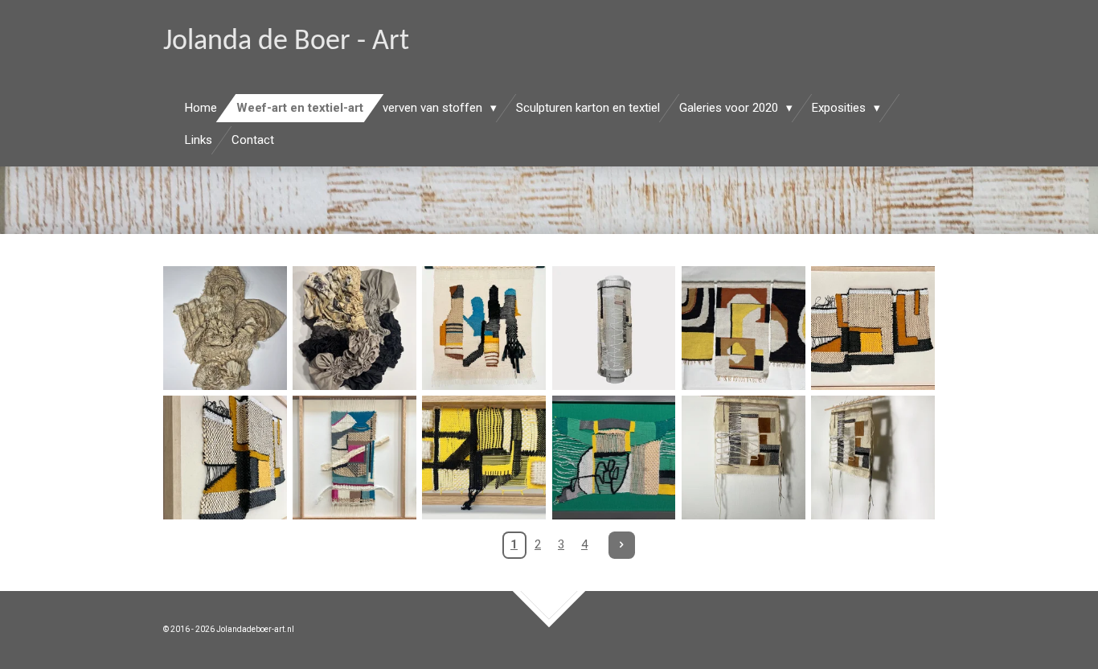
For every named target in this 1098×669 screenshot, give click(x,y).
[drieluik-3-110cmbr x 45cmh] (354, 458)
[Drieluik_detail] (224, 458)
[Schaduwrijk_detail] (872, 458)
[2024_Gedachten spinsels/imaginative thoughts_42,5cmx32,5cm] (613, 458)
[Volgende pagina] (622, 545)
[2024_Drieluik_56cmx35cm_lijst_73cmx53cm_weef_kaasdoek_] (872, 327)
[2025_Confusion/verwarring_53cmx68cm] (484, 327)
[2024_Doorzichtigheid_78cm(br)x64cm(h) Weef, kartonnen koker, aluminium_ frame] (613, 327)
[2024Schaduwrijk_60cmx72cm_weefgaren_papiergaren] (743, 458)
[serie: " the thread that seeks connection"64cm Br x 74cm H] (224, 327)
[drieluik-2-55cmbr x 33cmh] (743, 327)
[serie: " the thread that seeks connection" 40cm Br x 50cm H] (354, 327)
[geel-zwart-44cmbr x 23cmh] (484, 458)
